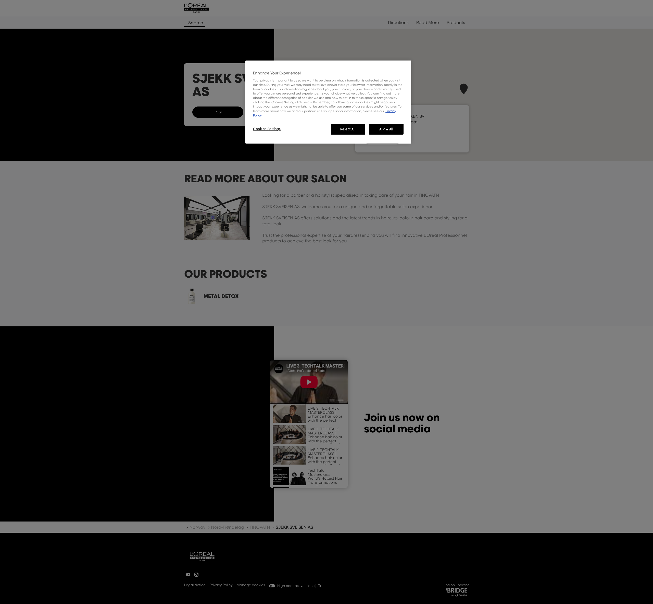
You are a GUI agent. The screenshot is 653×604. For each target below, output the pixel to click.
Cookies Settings (267, 129)
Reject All (348, 129)
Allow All (386, 129)
